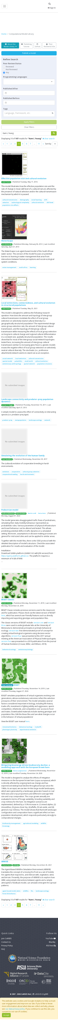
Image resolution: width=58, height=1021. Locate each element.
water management (9, 267)
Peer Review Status (12, 63)
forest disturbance (8, 894)
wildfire (25, 891)
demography (24, 200)
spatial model (7, 361)
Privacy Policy (7, 945)
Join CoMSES (6, 938)
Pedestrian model (9, 510)
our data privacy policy (15, 1009)
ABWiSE (4, 861)
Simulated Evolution (9, 727)
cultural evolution (38, 202)
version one (39, 622)
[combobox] (29, 82)
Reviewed (10, 67)
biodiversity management (11, 823)
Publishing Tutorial (27, 45)
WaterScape (7, 241)
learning (33, 267)
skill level (50, 202)
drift (45, 200)
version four (16, 636)
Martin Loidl (32, 513)
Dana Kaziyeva (21, 513)
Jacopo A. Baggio (7, 405)
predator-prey (7, 420)
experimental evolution (28, 730)
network (47, 420)
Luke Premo (6, 182)
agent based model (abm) (11, 891)
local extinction (20, 358)
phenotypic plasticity (9, 730)
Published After (10, 89)
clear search (49, 138)
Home (4, 34)
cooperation (16, 472)
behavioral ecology (9, 649)
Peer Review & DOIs (49, 45)
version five (6, 641)
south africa (23, 267)
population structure (44, 364)
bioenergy (6, 826)
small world (29, 361)
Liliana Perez (6, 865)
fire (32, 891)
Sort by (48, 143)
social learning (36, 200)
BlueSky (52, 942)
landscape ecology (35, 420)
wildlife (43, 823)
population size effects (10, 205)
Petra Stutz (42, 513)
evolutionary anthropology (11, 364)
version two (14, 630)
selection (5, 202)
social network (7, 358)
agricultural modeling (30, 823)
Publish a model (29, 53)
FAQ (3, 949)
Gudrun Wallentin (8, 513)
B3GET (16, 685)
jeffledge (16, 865)
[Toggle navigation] (4, 6)
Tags (5, 109)
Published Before (11, 98)
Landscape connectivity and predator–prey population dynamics (27, 400)
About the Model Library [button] (9, 45)
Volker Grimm (6, 771)
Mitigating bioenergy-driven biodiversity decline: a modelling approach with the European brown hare (25, 766)
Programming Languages (15, 77)
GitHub (37, 46)
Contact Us (6, 942)
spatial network (29, 364)
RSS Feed (50, 945)
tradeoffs (38, 727)
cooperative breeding (10, 474)
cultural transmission (9, 200)
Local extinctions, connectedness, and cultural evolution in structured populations (28, 304)
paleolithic (18, 361)
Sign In (53, 8)
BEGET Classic (7, 599)
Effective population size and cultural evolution (23, 178)
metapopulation (20, 420)
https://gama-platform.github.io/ (15, 556)
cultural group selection (31, 472)
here (3, 615)
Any (7, 72)
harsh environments (27, 474)
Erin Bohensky (7, 244)
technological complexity (20, 202)
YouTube (50, 938)
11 (39, 143)
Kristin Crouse (7, 603)
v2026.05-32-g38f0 (41, 994)
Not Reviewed (11, 69)
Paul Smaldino (7, 459)
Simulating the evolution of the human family (23, 455)
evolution (5, 472)
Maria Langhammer (20, 771)
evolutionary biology (25, 649)
